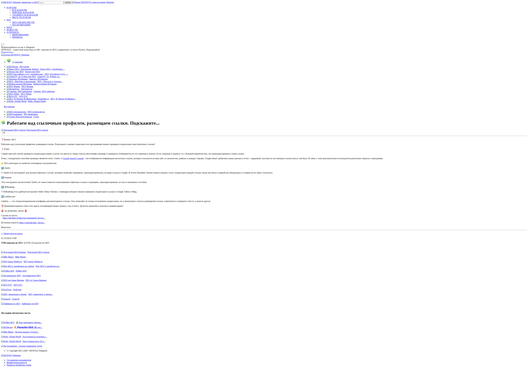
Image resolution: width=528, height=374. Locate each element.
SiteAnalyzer (26, 89)
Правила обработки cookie (19, 365)
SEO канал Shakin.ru (33, 261)
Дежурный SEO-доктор (36, 130)
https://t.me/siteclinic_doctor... (32, 222)
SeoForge (17, 289)
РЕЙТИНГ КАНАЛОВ (23, 12)
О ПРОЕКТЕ (13, 32)
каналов (17, 62)
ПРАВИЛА (17, 37)
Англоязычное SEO (31, 275)
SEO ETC (23, 96)
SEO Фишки (27, 86)
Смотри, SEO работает (44, 91)
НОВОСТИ (12, 30)
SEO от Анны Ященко (35, 280)
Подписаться (7, 52)
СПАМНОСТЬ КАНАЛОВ (25, 15)
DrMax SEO (21, 271)
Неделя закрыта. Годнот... (27, 332)
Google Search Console (73, 158)
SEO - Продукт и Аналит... (49, 81)
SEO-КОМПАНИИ (21, 25)
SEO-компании (31, 114)
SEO (9, 20)
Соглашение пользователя (19, 360)
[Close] (2, 44)
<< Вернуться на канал (12, 233)
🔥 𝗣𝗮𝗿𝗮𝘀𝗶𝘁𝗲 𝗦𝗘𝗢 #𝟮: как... (28, 327)
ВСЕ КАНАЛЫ (19, 10)
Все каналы (9, 106)
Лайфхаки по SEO (30, 303)
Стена (36, 117)
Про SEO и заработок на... (48, 266)
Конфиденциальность (17, 362)
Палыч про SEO (32, 71)
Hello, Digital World (37, 101)
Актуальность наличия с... (34, 336)
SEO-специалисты (36, 112)
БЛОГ (9, 27)
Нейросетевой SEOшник (45, 84)
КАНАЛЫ (11, 7)
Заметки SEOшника (38, 79)
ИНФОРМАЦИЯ (20, 35)
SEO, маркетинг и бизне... (40, 294)
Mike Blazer (20, 257)
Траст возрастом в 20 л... (33, 341)
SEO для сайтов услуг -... (56, 74)
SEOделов (24, 66)
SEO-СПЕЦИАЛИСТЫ (23, 22)
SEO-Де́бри (26, 94)
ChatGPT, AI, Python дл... (49, 76)
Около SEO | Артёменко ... (52, 69)
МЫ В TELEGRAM (21, 17)
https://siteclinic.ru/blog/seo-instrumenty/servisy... (24, 218)
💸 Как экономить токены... (29, 322)
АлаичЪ (15, 299)
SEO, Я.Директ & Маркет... (63, 99)
